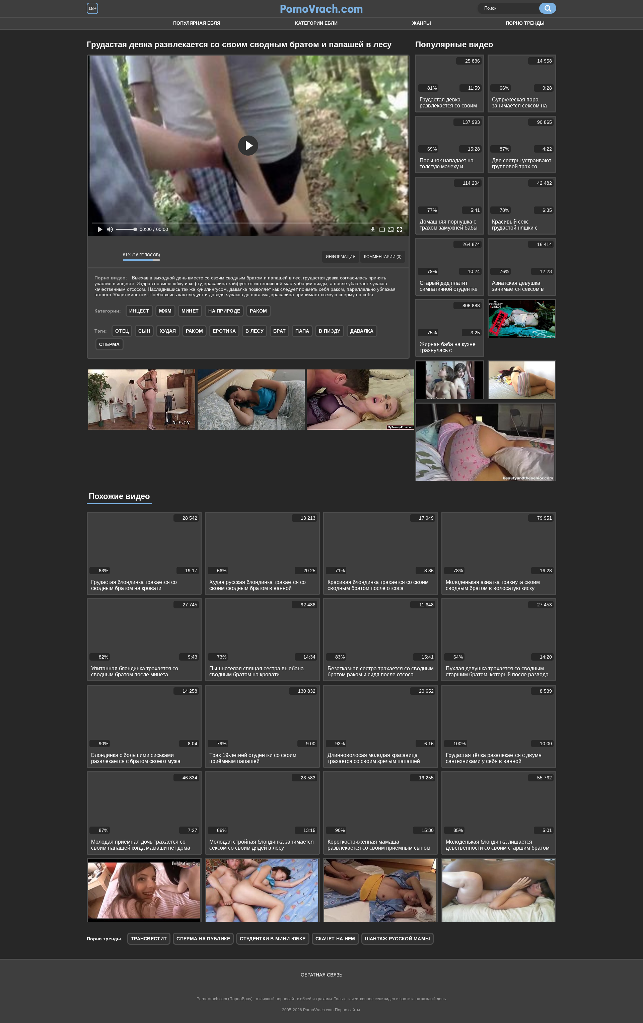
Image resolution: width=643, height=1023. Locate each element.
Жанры (421, 23)
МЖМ (165, 311)
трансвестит (149, 938)
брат (279, 331)
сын (144, 331)
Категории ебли (316, 23)
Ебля (98, 23)
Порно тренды (525, 23)
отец (122, 331)
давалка (362, 331)
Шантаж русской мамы (397, 938)
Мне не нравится (113, 257)
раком (194, 331)
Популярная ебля (196, 23)
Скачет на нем (335, 938)
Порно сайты (347, 1010)
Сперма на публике (203, 938)
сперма (109, 344)
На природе (224, 311)
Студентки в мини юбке (272, 938)
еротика (224, 331)
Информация (341, 256)
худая (168, 331)
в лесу (254, 331)
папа (302, 331)
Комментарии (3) (383, 256)
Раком (258, 311)
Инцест (139, 311)
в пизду (329, 331)
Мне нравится (97, 257)
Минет (190, 311)
